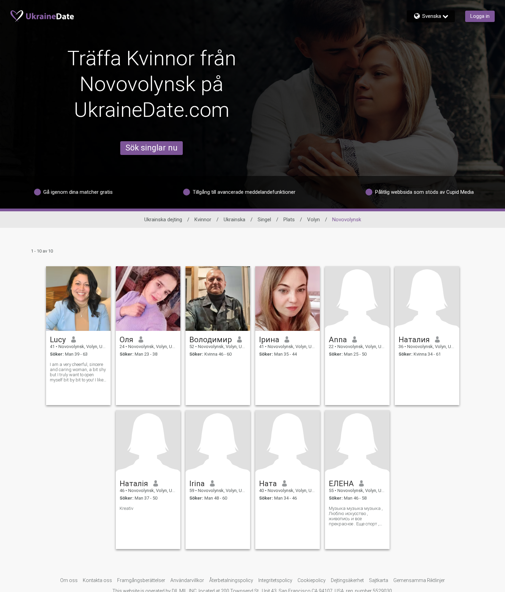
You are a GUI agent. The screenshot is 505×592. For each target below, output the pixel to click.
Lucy (58, 339)
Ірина (269, 339)
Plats (289, 219)
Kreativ (126, 508)
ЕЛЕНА (341, 483)
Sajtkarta (378, 580)
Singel (264, 219)
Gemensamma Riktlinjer (419, 580)
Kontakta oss (97, 580)
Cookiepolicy (312, 580)
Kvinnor (202, 219)
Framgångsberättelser (141, 580)
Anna (338, 339)
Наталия (414, 339)
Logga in (480, 16)
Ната (268, 483)
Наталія (134, 483)
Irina (197, 483)
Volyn (313, 219)
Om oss (69, 580)
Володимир (210, 339)
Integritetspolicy (275, 580)
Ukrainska (234, 219)
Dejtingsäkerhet (347, 580)
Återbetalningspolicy (231, 580)
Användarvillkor (187, 580)
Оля (126, 339)
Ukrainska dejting (163, 219)
